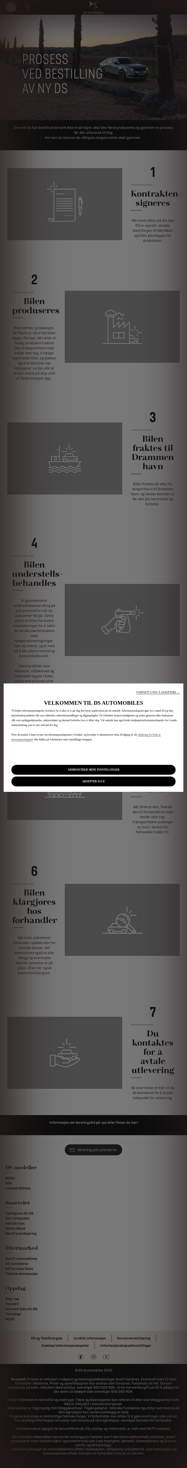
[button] (158, 692)
